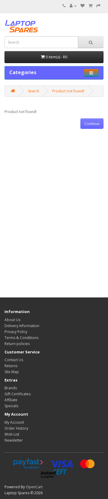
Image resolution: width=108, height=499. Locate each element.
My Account (14, 422)
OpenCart (34, 486)
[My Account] (73, 5)
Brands (10, 387)
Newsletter (13, 440)
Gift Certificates (17, 393)
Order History (16, 428)
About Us (12, 319)
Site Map (11, 371)
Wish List (11, 434)
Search (33, 91)
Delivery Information (21, 325)
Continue (92, 123)
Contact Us (13, 359)
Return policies (17, 343)
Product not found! (68, 91)
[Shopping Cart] (90, 5)
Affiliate (10, 399)
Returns (10, 365)
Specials (11, 405)
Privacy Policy (15, 331)
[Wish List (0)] (82, 5)
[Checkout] (98, 5)
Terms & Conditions (21, 337)
